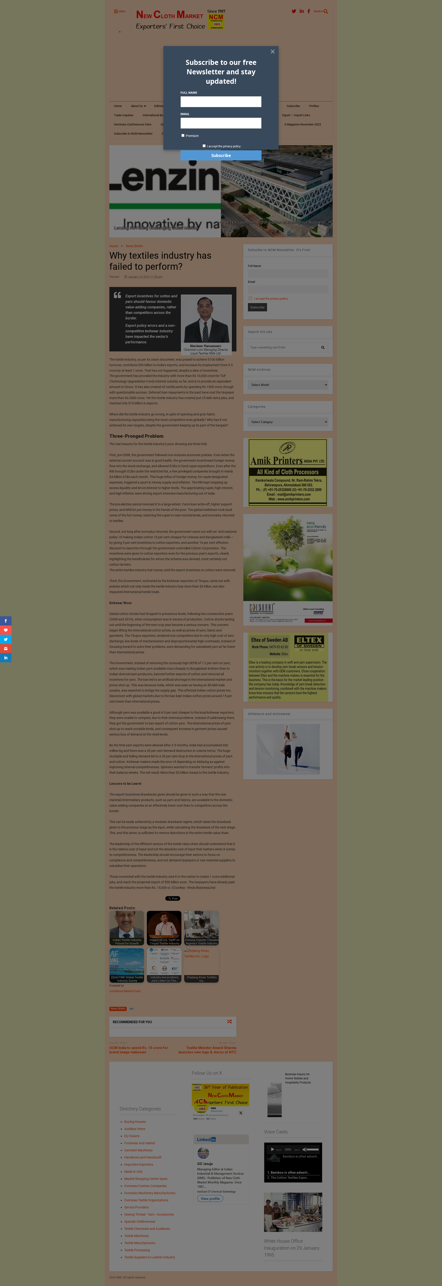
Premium (192, 136)
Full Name (188, 92)
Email (184, 114)
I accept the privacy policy (224, 146)
